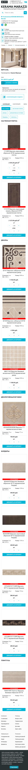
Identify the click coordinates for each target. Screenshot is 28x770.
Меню (5, 2)
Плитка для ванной (20, 736)
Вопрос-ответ (18, 718)
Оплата (17, 723)
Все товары (5, 108)
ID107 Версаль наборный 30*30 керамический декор (14, 271)
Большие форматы (20, 45)
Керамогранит (18, 741)
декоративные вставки (16, 112)
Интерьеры (4, 741)
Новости (3, 726)
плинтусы (14, 117)
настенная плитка (18, 108)
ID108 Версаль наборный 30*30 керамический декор (14, 322)
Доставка (17, 726)
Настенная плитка (19, 744)
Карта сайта (18, 729)
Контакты (3, 729)
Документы (4, 744)
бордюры (5, 117)
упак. (14, 170)
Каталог (10, 45)
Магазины (3, 721)
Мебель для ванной (20, 747)
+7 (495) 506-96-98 (6, 23)
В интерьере (16, 104)
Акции (2, 739)
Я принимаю (14, 767)
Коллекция (6, 104)
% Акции (7, 29)
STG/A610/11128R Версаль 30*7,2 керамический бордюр (14, 587)
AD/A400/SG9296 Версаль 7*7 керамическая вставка (14, 428)
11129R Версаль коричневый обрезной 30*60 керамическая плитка (14, 153)
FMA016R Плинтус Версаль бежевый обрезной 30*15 (14, 691)
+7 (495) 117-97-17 (15, 1)
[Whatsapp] (6, 24)
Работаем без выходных (11, 40)
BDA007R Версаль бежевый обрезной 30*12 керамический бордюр (14, 483)
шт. (14, 282)
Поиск (25, 12)
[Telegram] (2, 24)
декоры (4, 112)
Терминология (19, 721)
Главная (3, 45)
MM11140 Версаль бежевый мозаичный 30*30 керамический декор (14, 373)
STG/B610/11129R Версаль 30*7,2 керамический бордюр (14, 637)
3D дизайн (7, 32)
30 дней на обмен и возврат (12, 36)
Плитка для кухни (19, 739)
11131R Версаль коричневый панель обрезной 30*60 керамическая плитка (14, 211)
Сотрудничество (5, 736)
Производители (5, 723)
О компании (4, 718)
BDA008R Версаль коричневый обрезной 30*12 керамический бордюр (14, 535)
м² (14, 165)
